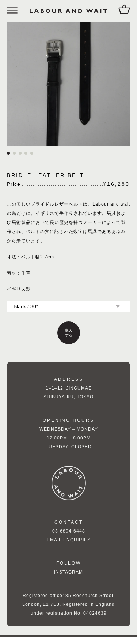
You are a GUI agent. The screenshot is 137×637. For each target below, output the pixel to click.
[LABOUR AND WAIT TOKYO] (68, 11)
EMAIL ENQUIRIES (68, 542)
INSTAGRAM (69, 574)
